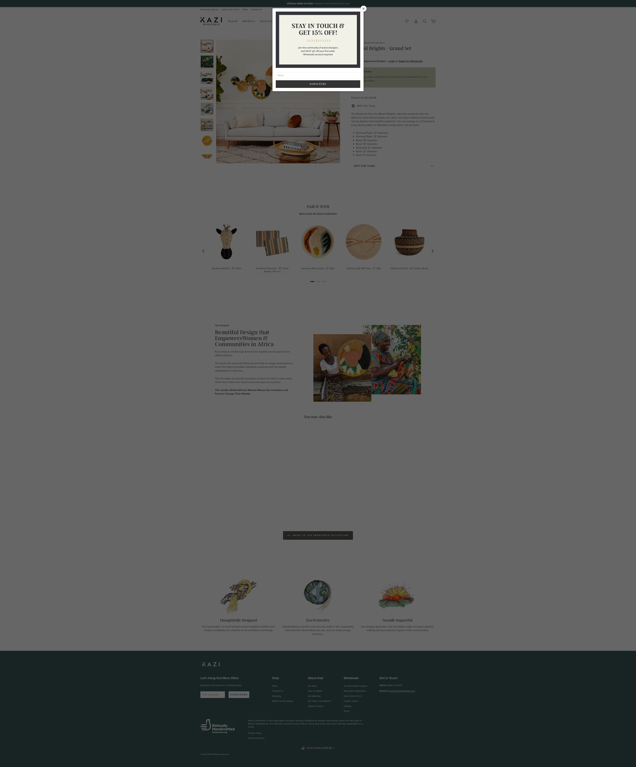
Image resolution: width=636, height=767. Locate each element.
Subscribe (318, 83)
